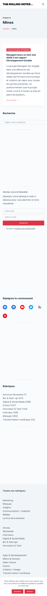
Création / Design (11, 569)
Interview (7, 412)
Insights (7, 507)
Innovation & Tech (12, 409)
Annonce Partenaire (13, 394)
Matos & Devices (11, 558)
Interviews (8, 535)
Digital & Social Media (14, 402)
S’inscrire (23, 223)
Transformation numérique (16, 419)
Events (6, 405)
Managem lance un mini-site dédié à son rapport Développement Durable (21, 58)
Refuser (30, 591)
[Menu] (43, 4)
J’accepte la (20, 229)
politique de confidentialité (25, 229)
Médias (6, 514)
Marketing (8, 500)
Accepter (17, 591)
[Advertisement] (23, 157)
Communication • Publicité (16, 511)
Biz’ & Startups (10, 542)
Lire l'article (12, 100)
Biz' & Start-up (10, 398)
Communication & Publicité (18, 50)
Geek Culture (9, 562)
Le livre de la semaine (13, 518)
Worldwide (8, 531)
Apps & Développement (15, 555)
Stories (6, 528)
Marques (7, 416)
